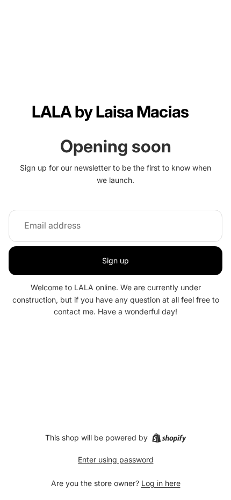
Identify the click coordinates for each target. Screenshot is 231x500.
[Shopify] (169, 438)
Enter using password (116, 459)
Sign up (115, 260)
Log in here (161, 483)
